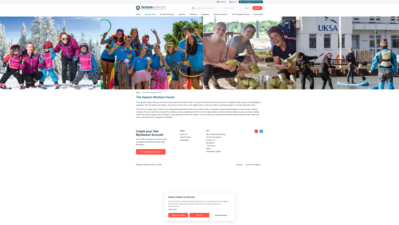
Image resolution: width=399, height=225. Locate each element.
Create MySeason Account (251, 2)
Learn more (172, 209)
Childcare (193, 14)
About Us (183, 134)
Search (257, 8)
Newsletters (184, 140)
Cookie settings (221, 215)
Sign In (233, 2)
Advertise (222, 2)
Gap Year (181, 14)
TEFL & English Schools (240, 14)
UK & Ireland (258, 14)
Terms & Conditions (214, 137)
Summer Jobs (150, 14)
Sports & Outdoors (220, 14)
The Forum (210, 146)
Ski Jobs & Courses (167, 14)
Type (246, 8)
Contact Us (210, 140)
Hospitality (205, 14)
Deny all (199, 215)
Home (138, 14)
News (208, 149)
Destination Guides (213, 151)
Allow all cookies (178, 215)
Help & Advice (185, 137)
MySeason (210, 143)
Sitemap (239, 165)
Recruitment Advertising (215, 134)
